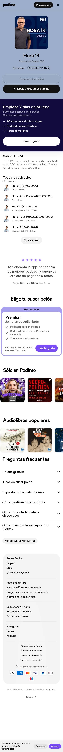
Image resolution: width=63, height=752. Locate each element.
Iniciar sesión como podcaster (24, 587)
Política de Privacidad (31, 660)
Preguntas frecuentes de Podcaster (27, 592)
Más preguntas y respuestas (20, 540)
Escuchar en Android (18, 611)
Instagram (12, 626)
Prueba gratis (43, 5)
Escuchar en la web (17, 616)
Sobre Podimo (14, 558)
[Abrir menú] (57, 5)
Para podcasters (16, 582)
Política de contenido (31, 650)
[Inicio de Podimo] (9, 5)
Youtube (11, 636)
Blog (9, 568)
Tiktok (10, 631)
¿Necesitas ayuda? (17, 572)
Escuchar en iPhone (18, 607)
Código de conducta (31, 646)
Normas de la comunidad (21, 597)
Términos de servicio (31, 655)
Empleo (10, 563)
